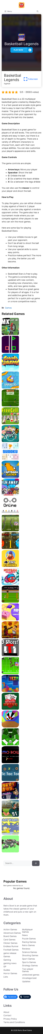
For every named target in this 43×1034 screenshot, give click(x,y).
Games (8, 308)
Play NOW (18, 50)
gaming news (9, 963)
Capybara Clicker (21, 477)
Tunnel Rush (22, 727)
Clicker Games (10, 943)
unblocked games (30, 975)
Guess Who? (21, 441)
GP (4, 966)
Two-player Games (27, 970)
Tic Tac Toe (21, 780)
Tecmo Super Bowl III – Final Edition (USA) (21, 673)
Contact (7, 1015)
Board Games (10, 936)
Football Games (10, 950)
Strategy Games (30, 965)
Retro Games (28, 945)
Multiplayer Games (27, 930)
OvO (21, 512)
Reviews (26, 949)
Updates (26, 981)
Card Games (9, 939)
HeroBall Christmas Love (21, 584)
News (25, 935)
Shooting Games (30, 955)
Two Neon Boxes (21, 352)
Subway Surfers (21, 370)
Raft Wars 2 (21, 834)
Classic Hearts (21, 709)
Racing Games (29, 942)
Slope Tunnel (21, 744)
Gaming (7, 960)
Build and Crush (21, 851)
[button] (37, 11)
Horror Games (10, 973)
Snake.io (21, 388)
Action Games (10, 929)
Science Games (29, 952)
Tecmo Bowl (21, 762)
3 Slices (21, 655)
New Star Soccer (22, 405)
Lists (5, 977)
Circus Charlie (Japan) (21, 602)
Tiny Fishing (22, 566)
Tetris (21, 691)
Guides (6, 970)
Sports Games (29, 962)
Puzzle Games (29, 938)
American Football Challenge (22, 816)
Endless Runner (10, 946)
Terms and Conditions (14, 1022)
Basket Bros (21, 798)
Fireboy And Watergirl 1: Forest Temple (21, 548)
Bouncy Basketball (21, 637)
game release (9, 953)
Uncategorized (29, 978)
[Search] (36, 863)
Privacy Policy (10, 1019)
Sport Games (28, 959)
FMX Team (21, 334)
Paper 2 (21, 620)
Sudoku (21, 459)
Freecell (21, 423)
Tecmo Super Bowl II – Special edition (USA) (21, 530)
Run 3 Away (21, 495)
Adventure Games (12, 933)
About (6, 1012)
